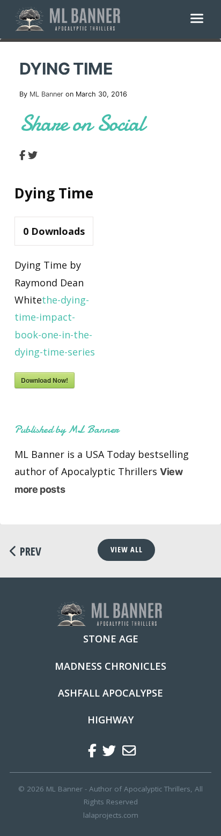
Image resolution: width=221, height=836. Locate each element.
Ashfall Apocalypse (110, 692)
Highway (110, 719)
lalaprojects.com (110, 815)
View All (126, 549)
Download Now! (44, 380)
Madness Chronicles (110, 666)
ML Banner (46, 94)
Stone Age (110, 638)
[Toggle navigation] (196, 19)
